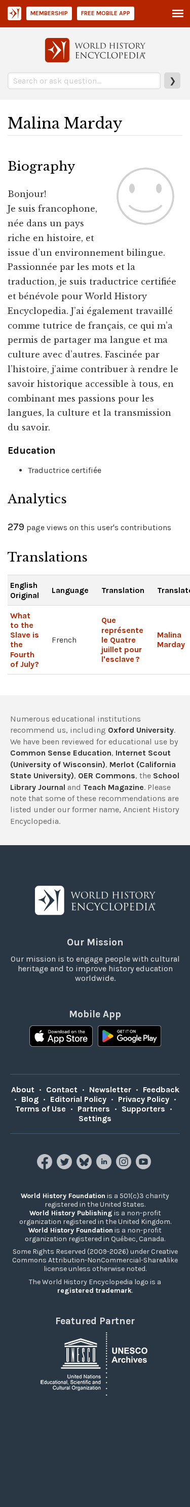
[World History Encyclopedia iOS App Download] (61, 1037)
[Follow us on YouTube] (145, 1166)
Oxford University (141, 730)
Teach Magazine (113, 787)
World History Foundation (63, 1196)
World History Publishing (70, 1213)
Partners (94, 1109)
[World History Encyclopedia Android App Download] (129, 1037)
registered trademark (94, 1290)
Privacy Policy (143, 1099)
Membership (49, 13)
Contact (62, 1089)
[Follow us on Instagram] (125, 1166)
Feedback (161, 1089)
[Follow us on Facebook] (46, 1166)
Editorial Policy (78, 1099)
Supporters (143, 1109)
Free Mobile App (105, 13)
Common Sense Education (60, 753)
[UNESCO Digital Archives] (95, 1363)
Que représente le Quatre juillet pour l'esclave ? (122, 639)
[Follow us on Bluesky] (85, 1166)
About (22, 1089)
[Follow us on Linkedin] (105, 1166)
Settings (95, 1118)
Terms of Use (40, 1109)
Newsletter (110, 1089)
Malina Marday (171, 639)
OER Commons (106, 775)
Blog (30, 1099)
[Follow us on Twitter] (65, 1166)
